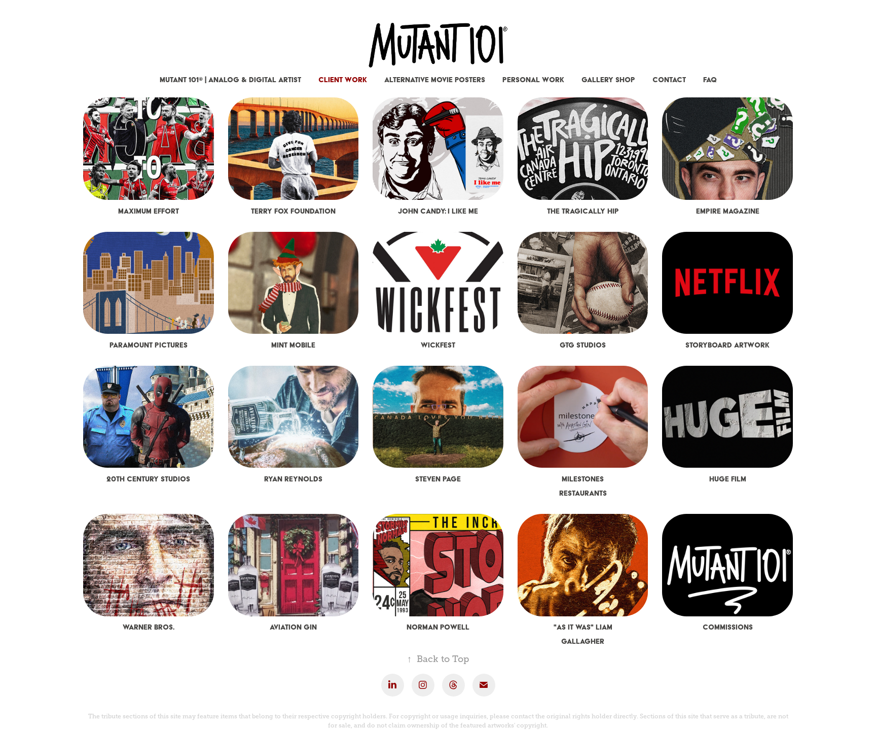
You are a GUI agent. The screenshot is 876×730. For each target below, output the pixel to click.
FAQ (710, 80)
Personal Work (533, 80)
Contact (669, 80)
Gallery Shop (608, 80)
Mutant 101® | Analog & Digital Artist (230, 80)
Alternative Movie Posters (434, 80)
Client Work (342, 80)
